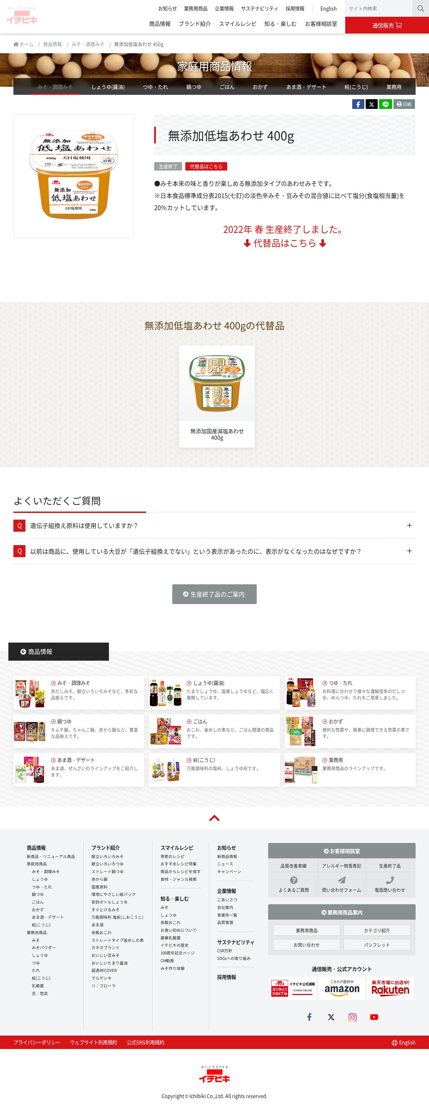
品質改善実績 (294, 865)
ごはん (227, 86)
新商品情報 (227, 856)
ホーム (26, 44)
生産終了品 (390, 865)
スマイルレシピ (237, 23)
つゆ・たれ (155, 86)
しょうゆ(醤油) (108, 86)
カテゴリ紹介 (377, 930)
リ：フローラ (103, 985)
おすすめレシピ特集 (179, 863)
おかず (260, 86)
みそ (36, 940)
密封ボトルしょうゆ (109, 902)
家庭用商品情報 (214, 65)
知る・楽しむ (280, 23)
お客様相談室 (321, 23)
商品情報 (160, 23)
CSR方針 (224, 950)
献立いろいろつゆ (107, 863)
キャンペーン (229, 871)
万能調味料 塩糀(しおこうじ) (117, 917)
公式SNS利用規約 (145, 1042)
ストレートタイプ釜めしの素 (117, 940)
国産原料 (99, 887)
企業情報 (224, 8)
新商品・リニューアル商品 (51, 856)
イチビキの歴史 (175, 945)
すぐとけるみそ (105, 909)
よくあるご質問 (294, 889)
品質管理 (225, 922)
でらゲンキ (101, 978)
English (328, 8)
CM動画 (167, 960)
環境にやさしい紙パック (113, 894)
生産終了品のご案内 (217, 594)
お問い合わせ (307, 944)
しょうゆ (40, 879)
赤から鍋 (99, 879)
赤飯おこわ (101, 932)
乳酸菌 (38, 985)
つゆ (36, 963)
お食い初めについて (179, 930)
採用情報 (295, 8)
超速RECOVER (104, 970)
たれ (36, 970)
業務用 (394, 86)
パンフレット (377, 944)
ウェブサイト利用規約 (93, 1042)
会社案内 (225, 907)
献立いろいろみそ (107, 856)
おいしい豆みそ (105, 955)
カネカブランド (105, 947)
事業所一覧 (227, 915)
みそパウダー (44, 947)
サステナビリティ (260, 8)
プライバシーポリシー (36, 1042)
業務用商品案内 (344, 912)
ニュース (225, 863)
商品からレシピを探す (181, 871)
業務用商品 (195, 8)
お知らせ (167, 8)
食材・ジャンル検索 (179, 879)
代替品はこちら (206, 166)
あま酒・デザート (306, 86)
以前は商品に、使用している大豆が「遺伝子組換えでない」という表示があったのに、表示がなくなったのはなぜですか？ (196, 551)
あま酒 (97, 924)
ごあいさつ (227, 899)
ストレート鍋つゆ (107, 871)
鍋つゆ (193, 86)
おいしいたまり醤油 (109, 963)
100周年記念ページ (178, 953)
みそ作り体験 (173, 968)
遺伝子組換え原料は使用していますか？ (84, 525)
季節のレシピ (173, 856)
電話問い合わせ (390, 889)
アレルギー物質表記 (341, 865)
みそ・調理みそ (88, 44)
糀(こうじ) (356, 86)
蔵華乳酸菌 (171, 937)
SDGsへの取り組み (234, 958)
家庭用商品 (37, 863)
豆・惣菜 (40, 993)
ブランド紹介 (195, 23)
